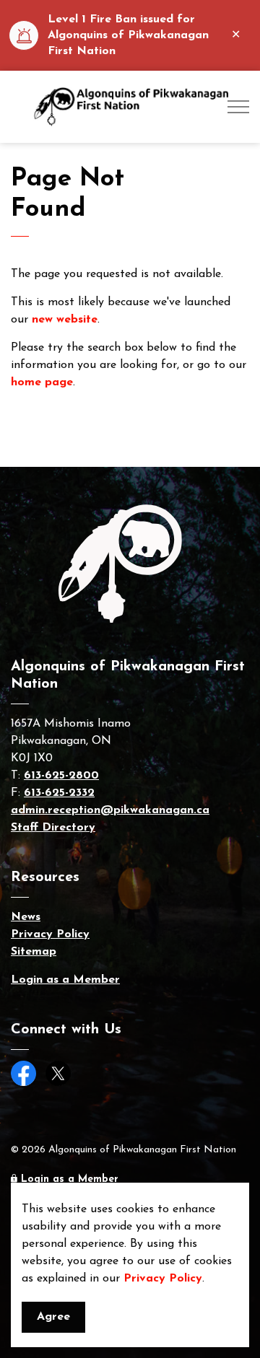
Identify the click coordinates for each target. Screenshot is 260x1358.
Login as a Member (65, 980)
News (25, 917)
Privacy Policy (163, 1278)
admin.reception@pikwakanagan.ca (110, 810)
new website (65, 319)
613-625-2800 (61, 775)
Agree (53, 1317)
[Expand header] (238, 107)
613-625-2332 (59, 793)
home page (42, 382)
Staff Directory (53, 827)
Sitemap (33, 952)
